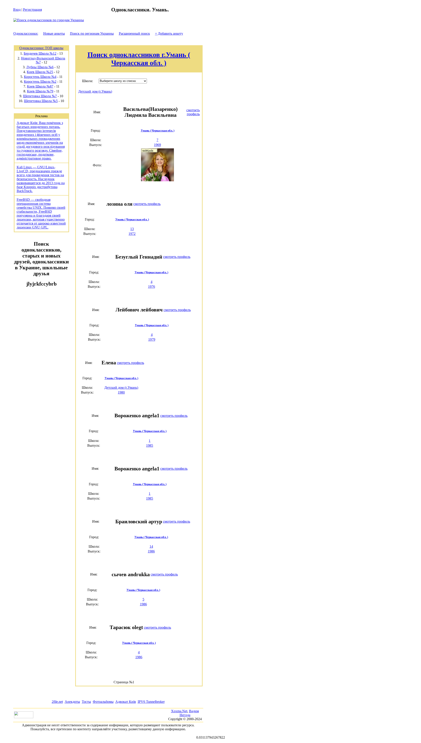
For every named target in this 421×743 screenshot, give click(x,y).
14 (151, 546)
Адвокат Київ (125, 701)
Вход (17, 9)
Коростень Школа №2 (40, 81)
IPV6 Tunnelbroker (151, 701)
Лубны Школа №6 (40, 67)
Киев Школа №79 (40, 91)
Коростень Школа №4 (40, 77)
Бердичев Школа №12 (40, 53)
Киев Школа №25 (40, 72)
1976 (151, 286)
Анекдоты (72, 701)
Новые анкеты (54, 33)
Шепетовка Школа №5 (41, 101)
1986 (151, 551)
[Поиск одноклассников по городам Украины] (48, 20)
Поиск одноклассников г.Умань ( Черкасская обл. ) (138, 59)
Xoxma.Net (179, 711)
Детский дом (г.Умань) (95, 91)
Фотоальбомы (103, 701)
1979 (151, 339)
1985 (149, 445)
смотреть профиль (193, 112)
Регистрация (32, 9)
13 (132, 229)
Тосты (86, 701)
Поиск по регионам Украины (92, 33)
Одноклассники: (25, 33)
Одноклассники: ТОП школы (41, 48)
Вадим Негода (189, 713)
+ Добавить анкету (169, 33)
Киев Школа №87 (40, 86)
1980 (121, 392)
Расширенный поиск (134, 33)
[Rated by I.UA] (23, 717)
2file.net (57, 701)
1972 (132, 234)
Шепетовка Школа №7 (40, 96)
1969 (157, 145)
